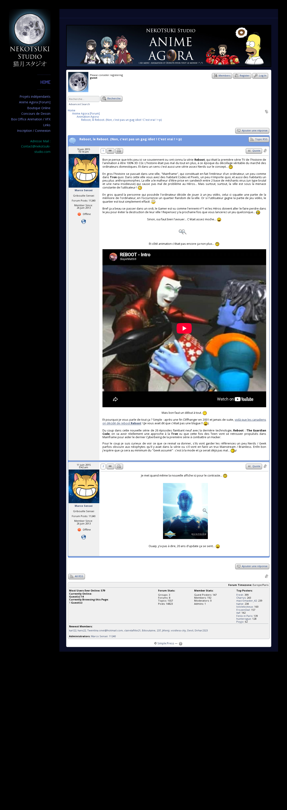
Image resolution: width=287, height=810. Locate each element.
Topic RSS (260, 139)
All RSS (78, 576)
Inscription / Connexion (33, 130)
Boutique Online (38, 108)
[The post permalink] (110, 151)
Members (224, 75)
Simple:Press (165, 643)
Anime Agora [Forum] (34, 102)
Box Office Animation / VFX (30, 119)
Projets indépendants (35, 96)
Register (244, 75)
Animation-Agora (88, 116)
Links (46, 125)
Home (45, 82)
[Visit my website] (83, 221)
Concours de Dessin (35, 113)
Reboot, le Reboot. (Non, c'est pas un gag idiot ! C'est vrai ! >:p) (121, 119)
